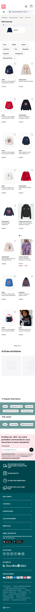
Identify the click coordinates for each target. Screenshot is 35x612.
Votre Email (5, 446)
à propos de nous (8, 511)
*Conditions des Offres (8, 598)
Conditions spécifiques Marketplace (22, 586)
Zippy (5, 424)
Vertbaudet (14, 424)
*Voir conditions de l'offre (8, 454)
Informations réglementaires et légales (12, 590)
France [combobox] (7, 607)
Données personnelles (8, 596)
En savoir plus (10, 538)
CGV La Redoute (7, 586)
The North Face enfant (10, 411)
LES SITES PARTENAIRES (9, 518)
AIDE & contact (7, 496)
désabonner (24, 456)
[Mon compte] (26, 6)
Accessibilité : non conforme (19, 600)
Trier (4, 45)
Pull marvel (27, 17)
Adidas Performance (27, 424)
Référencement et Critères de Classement (15, 588)
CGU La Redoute (22, 592)
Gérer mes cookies (20, 596)
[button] (31, 6)
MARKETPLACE (7, 526)
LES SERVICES (6, 504)
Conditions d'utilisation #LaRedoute (17, 594)
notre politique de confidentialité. (10, 458)
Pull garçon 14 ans (16, 406)
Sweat (5, 406)
